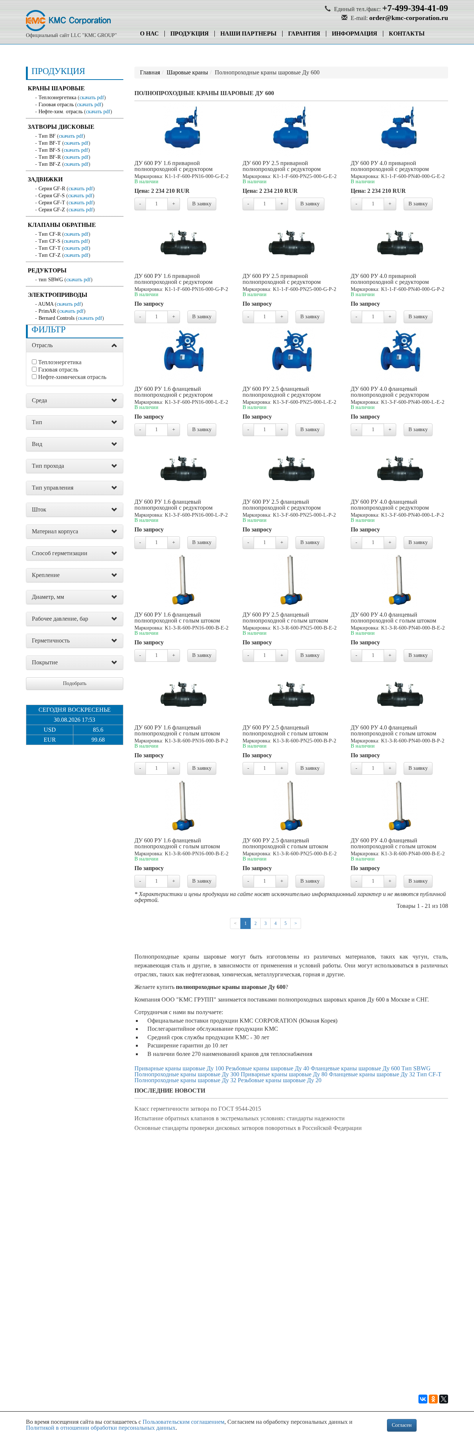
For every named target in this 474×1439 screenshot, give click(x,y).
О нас (149, 33)
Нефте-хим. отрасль (61, 111)
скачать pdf (92, 97)
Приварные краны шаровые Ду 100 (179, 1068)
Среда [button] (39, 400)
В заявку (201, 204)
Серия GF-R (52, 188)
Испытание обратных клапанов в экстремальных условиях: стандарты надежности (239, 1118)
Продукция (189, 33)
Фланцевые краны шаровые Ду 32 (372, 1074)
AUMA (45, 304)
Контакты (407, 33)
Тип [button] (37, 422)
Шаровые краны (187, 72)
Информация (354, 33)
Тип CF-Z (50, 255)
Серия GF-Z (52, 209)
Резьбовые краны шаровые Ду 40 (267, 1068)
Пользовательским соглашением (183, 1422)
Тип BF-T (50, 143)
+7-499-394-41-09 (415, 8)
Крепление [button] (46, 575)
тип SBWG (51, 279)
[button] (114, 345)
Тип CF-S (49, 241)
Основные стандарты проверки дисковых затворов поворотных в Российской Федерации (248, 1128)
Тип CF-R (50, 234)
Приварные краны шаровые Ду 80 (284, 1074)
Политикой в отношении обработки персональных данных (101, 1428)
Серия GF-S (52, 195)
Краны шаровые (56, 88)
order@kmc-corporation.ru (408, 17)
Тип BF (47, 136)
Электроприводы (57, 295)
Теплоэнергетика (57, 97)
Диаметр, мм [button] (48, 597)
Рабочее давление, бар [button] (60, 618)
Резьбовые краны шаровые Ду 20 (279, 1080)
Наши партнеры (248, 33)
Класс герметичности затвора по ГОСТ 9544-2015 (197, 1109)
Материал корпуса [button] (55, 531)
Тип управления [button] (52, 487)
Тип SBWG (416, 1068)
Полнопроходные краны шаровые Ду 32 (185, 1080)
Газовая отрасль (56, 104)
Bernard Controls (56, 318)
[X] (443, 1399)
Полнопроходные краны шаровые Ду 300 (186, 1074)
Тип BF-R (50, 157)
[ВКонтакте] (422, 1399)
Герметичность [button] (51, 640)
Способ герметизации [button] (59, 553)
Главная (150, 72)
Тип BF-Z (50, 164)
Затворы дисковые (61, 127)
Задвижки (45, 179)
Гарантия (304, 33)
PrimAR (47, 311)
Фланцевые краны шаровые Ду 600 (355, 1068)
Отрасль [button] (42, 345)
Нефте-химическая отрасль (72, 377)
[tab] (74, 345)
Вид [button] (37, 444)
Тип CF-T (50, 248)
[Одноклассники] (433, 1399)
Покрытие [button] (45, 662)
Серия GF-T (52, 202)
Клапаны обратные (62, 225)
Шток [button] (39, 509)
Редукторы (47, 270)
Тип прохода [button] (48, 466)
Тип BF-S (49, 150)
